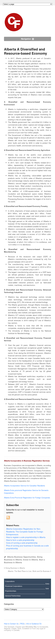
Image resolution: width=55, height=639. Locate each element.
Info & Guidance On (34, 623)
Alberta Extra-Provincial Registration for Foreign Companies (27, 497)
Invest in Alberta (30, 559)
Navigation (26, 38)
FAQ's (22, 623)
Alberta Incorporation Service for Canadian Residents (24, 485)
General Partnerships (13, 596)
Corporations (10, 581)
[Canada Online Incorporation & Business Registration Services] (14, 30)
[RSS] (8, 517)
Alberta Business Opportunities (21, 556)
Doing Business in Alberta (15, 568)
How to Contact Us (11, 623)
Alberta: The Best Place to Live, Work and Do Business (29, 571)
